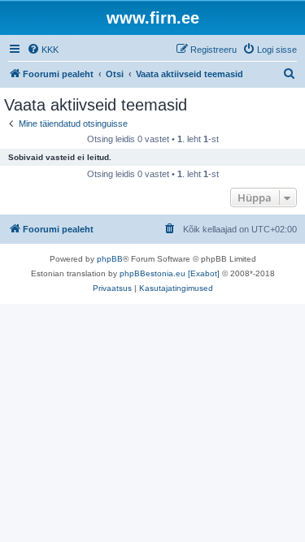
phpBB (110, 258)
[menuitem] (43, 49)
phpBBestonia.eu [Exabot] (170, 273)
